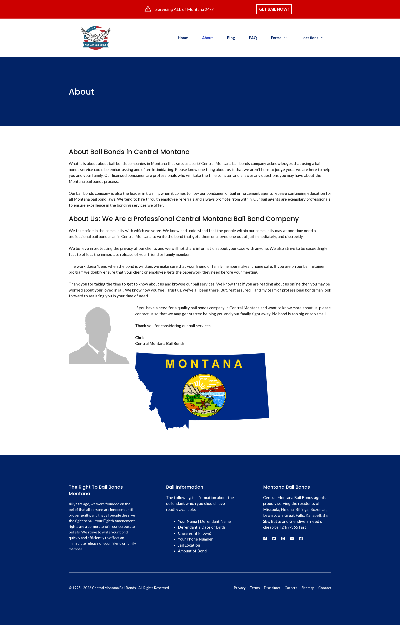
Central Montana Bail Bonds (114, 588)
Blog (231, 37)
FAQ (253, 37)
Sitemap (307, 588)
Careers (291, 588)
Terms (255, 588)
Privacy (240, 588)
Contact (324, 588)
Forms (276, 37)
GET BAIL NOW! (274, 9)
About (207, 37)
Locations (309, 37)
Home (183, 37)
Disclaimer (272, 588)
